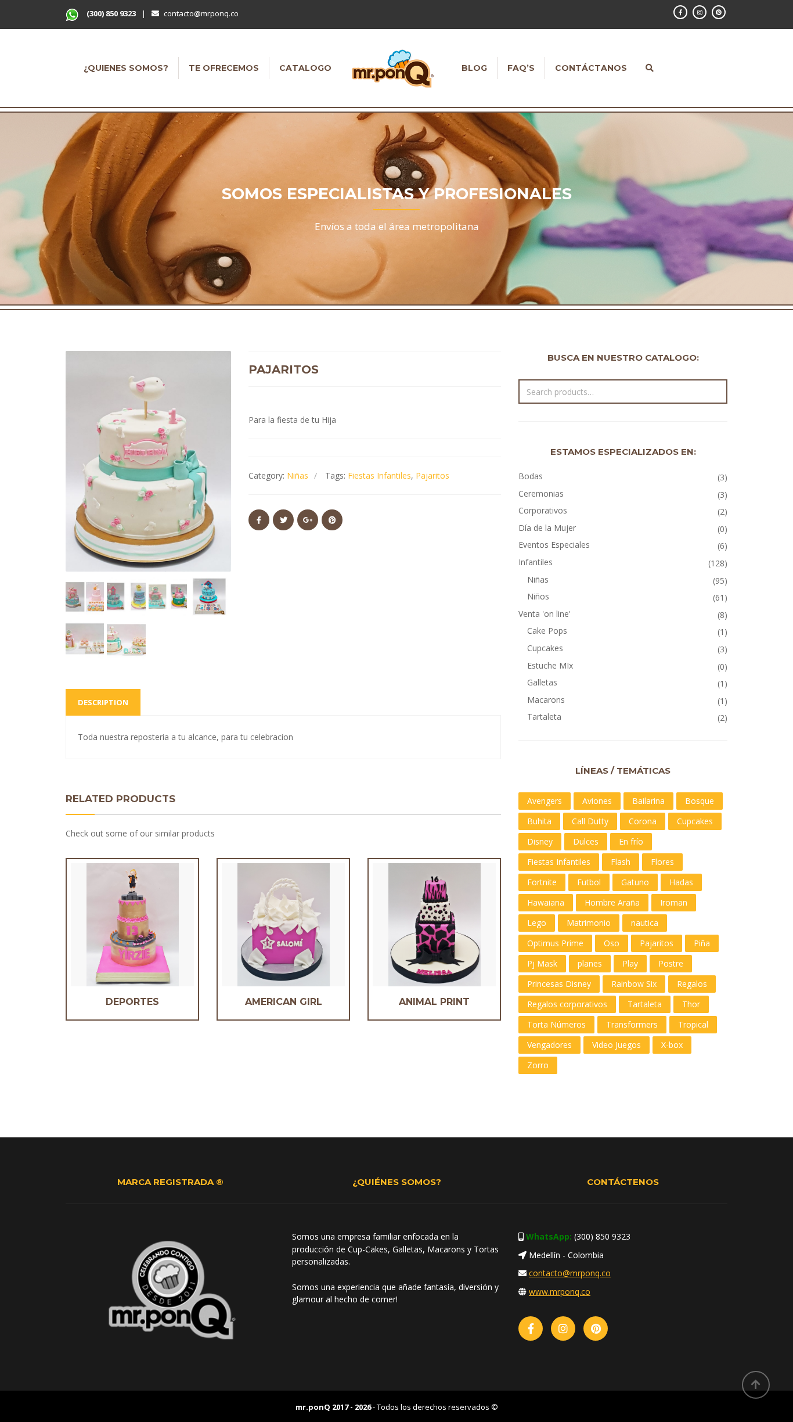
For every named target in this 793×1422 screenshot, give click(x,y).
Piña (702, 943)
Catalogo (305, 68)
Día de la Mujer (547, 527)
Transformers (632, 1024)
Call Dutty (590, 821)
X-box (672, 1044)
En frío (631, 841)
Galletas (542, 682)
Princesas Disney (559, 983)
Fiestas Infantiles (379, 475)
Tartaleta (544, 716)
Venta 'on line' (544, 613)
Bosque (699, 800)
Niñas (297, 475)
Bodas (530, 476)
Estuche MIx (550, 665)
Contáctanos (591, 68)
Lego (536, 922)
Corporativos (542, 510)
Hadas (681, 882)
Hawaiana (545, 902)
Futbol (589, 882)
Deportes (132, 1001)
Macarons (546, 699)
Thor (691, 1004)
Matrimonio (589, 922)
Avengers (544, 800)
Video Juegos (616, 1044)
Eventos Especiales (554, 544)
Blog (474, 68)
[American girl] (263, 924)
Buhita (539, 821)
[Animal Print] (414, 924)
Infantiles (535, 562)
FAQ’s (521, 68)
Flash (620, 861)
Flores (662, 861)
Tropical (693, 1024)
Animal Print (434, 1001)
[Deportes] (112, 924)
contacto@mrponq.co (201, 13)
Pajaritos (432, 475)
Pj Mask (542, 963)
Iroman (673, 902)
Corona (643, 821)
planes (590, 963)
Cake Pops (547, 630)
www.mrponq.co (559, 1291)
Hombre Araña (612, 902)
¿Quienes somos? (126, 68)
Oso (611, 943)
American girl (283, 1001)
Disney (540, 841)
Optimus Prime (555, 943)
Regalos (692, 983)
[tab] (103, 702)
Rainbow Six (634, 983)
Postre (670, 963)
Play (630, 963)
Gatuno (635, 882)
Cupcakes (545, 647)
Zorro (538, 1065)
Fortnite (542, 882)
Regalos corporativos (567, 1004)
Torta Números (556, 1024)
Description (103, 702)
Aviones (597, 800)
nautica (644, 922)
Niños (538, 596)
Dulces (586, 841)
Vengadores (549, 1044)
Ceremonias (541, 493)
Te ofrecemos (224, 68)
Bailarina (648, 800)
